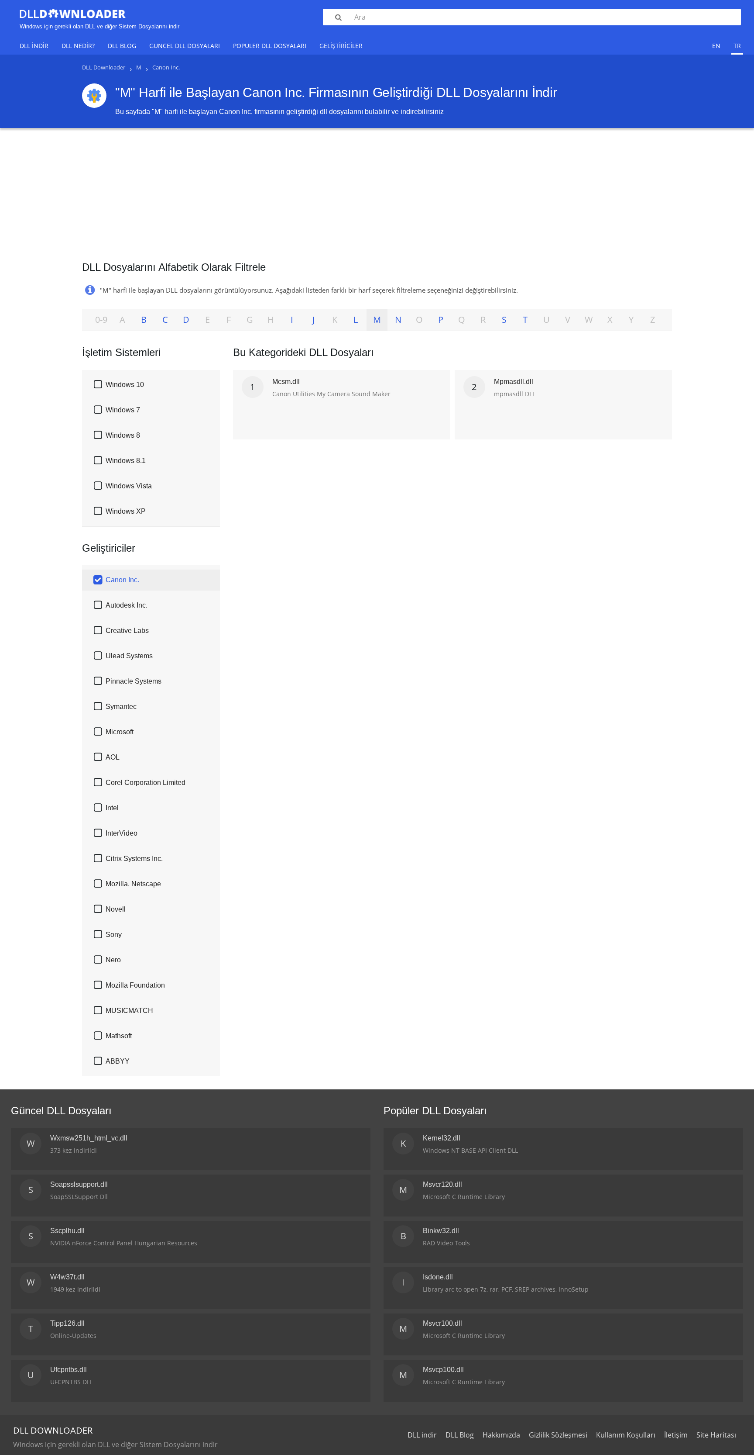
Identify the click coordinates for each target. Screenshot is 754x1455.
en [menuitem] (716, 45)
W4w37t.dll (67, 1277)
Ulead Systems (129, 656)
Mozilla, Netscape (133, 884)
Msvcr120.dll (442, 1184)
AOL (113, 757)
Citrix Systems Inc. (134, 858)
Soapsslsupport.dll (79, 1184)
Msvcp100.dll (443, 1369)
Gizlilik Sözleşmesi (558, 1435)
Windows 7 (123, 410)
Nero (113, 960)
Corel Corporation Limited (145, 782)
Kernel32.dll (441, 1138)
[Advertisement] (377, 191)
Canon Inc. (122, 580)
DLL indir (34, 45)
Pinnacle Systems (133, 681)
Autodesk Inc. (126, 605)
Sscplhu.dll (67, 1230)
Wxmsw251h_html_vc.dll (88, 1138)
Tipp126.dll (67, 1323)
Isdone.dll (438, 1277)
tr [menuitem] (737, 45)
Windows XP (126, 511)
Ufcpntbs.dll (68, 1369)
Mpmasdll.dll (513, 381)
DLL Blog (122, 45)
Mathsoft (119, 1036)
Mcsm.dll (286, 381)
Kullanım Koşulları (625, 1435)
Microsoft (120, 732)
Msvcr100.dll (442, 1323)
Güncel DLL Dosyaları (184, 45)
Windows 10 (125, 384)
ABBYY (118, 1061)
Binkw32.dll (441, 1230)
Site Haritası (716, 1435)
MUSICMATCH (129, 1010)
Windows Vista (129, 486)
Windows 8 (123, 435)
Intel (112, 808)
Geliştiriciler (341, 45)
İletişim (676, 1435)
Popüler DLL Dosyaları (269, 45)
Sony (114, 934)
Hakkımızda (501, 1435)
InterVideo (121, 833)
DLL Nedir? (78, 45)
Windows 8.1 (126, 460)
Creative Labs (127, 630)
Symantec (121, 706)
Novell (116, 909)
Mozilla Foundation (135, 985)
